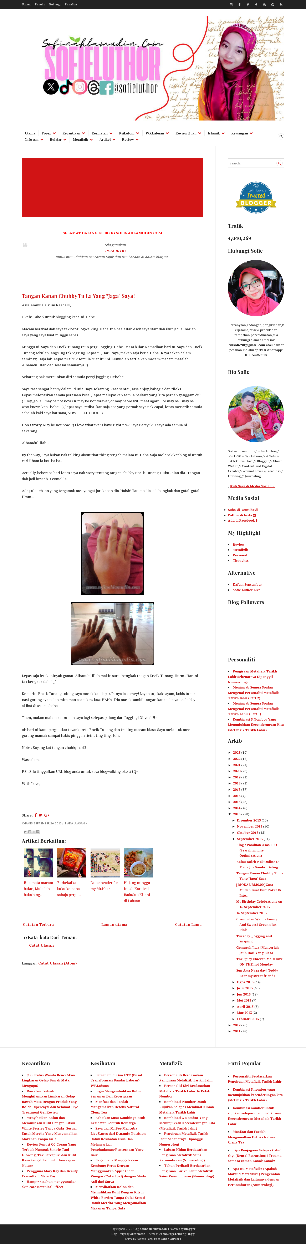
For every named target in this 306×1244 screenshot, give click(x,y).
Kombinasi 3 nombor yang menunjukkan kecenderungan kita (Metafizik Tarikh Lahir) (255, 1094)
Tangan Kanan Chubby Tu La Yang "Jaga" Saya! (78, 295)
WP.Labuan (155, 133)
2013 (237, 814)
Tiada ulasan (75, 823)
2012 (237, 1025)
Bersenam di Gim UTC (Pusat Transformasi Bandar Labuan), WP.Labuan (116, 1080)
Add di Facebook (242, 520)
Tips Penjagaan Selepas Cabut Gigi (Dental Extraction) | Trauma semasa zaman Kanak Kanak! (255, 1155)
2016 (237, 795)
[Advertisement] (113, 187)
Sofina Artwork (170, 1239)
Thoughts (241, 560)
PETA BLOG (115, 250)
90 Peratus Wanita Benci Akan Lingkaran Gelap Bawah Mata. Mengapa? (48, 1080)
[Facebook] (239, 5)
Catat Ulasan (41, 945)
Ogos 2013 (245, 982)
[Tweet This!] (40, 815)
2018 (237, 783)
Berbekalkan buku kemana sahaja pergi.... (69, 888)
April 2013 (245, 1006)
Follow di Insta (240, 515)
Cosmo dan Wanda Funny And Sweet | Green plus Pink (256, 924)
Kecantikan (71, 133)
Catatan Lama (188, 924)
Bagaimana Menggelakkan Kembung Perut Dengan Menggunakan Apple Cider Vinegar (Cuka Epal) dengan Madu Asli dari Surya (118, 1171)
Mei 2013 (244, 1000)
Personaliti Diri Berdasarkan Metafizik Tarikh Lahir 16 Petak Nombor (184, 1091)
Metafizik (80, 139)
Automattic (137, 1234)
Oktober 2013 (248, 832)
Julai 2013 (245, 988)
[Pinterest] (273, 5)
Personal (240, 555)
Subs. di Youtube (241, 509)
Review (128, 139)
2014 (237, 808)
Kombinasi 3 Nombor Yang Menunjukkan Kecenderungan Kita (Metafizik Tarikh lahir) (187, 1123)
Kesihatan (100, 133)
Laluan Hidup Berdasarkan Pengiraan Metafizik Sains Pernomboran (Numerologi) (183, 1154)
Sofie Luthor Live (246, 590)
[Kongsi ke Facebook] (38, 832)
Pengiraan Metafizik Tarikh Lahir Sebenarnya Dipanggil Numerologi (252, 676)
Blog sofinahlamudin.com (150, 1229)
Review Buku (186, 133)
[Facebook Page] (256, 5)
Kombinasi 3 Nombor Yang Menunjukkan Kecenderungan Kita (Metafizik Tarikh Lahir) (256, 724)
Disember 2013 (249, 820)
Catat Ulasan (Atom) (57, 963)
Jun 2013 (244, 994)
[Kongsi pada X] (34, 832)
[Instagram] (231, 5)
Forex (46, 133)
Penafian (71, 4)
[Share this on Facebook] (36, 815)
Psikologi (126, 133)
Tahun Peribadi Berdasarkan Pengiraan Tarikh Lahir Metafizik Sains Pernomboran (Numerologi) (186, 1170)
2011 (237, 1031)
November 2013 (250, 826)
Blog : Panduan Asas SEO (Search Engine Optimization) (256, 850)
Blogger (189, 1229)
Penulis (40, 4)
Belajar (56, 139)
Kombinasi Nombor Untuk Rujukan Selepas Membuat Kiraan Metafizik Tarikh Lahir (186, 1107)
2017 (237, 789)
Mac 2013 (245, 1012)
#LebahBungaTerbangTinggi (175, 1234)
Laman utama (114, 924)
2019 (237, 777)
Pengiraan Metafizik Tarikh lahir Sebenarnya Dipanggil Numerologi (183, 1138)
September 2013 (250, 838)
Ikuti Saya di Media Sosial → (252, 486)
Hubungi (55, 4)
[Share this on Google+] (46, 815)
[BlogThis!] (30, 832)
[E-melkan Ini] (26, 832)
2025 (237, 752)
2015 (237, 801)
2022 (237, 758)
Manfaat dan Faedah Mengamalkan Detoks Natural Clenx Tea (115, 1107)
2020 (237, 771)
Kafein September (247, 584)
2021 (237, 765)
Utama (26, 4)
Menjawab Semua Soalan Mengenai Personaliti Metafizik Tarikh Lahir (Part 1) (253, 708)
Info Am (32, 139)
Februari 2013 (248, 1019)
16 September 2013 (251, 913)
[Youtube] (264, 5)
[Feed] (281, 5)
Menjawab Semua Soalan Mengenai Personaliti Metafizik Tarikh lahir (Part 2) (253, 692)
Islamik (214, 133)
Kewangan (239, 133)
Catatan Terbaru (38, 924)
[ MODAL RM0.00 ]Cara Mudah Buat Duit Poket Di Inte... (258, 889)
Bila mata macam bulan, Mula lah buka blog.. (38, 888)
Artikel (105, 139)
